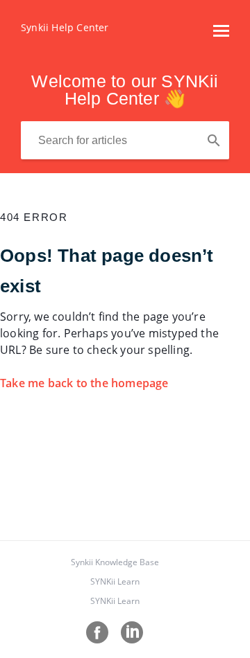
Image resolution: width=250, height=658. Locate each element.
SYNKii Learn (115, 581)
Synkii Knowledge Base (115, 562)
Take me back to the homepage (84, 383)
